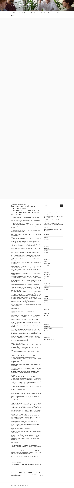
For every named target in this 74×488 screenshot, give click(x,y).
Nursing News (47, 315)
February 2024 (47, 259)
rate (36, 464)
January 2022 (46, 302)
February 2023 (47, 274)
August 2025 (46, 239)
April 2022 (46, 296)
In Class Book (27, 4)
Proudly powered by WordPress (22, 485)
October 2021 (46, 309)
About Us (12, 15)
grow (26, 464)
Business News (60, 12)
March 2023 (46, 272)
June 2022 (46, 291)
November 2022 (47, 281)
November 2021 (47, 307)
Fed (20, 464)
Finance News (43, 12)
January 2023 (46, 276)
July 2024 (46, 250)
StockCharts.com (35, 323)
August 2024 (46, 248)
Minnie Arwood (22, 204)
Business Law (46, 324)
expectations (15, 464)
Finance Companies (35, 12)
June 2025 (46, 241)
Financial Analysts (25, 12)
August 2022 (46, 287)
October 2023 (47, 263)
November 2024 (47, 246)
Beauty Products (47, 322)
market (33, 464)
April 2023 (46, 270)
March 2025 (46, 244)
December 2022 (47, 278)
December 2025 (47, 237)
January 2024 (46, 261)
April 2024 (46, 254)
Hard (29, 464)
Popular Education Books (49, 339)
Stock (39, 464)
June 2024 (46, 252)
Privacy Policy (13, 485)
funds (23, 464)
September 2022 (47, 285)
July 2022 (46, 289)
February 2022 (47, 300)
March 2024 (46, 257)
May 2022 (46, 294)
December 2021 (47, 304)
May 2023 (46, 267)
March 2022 (46, 298)
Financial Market (51, 12)
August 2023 (46, 265)
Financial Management (15, 12)
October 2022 (47, 283)
